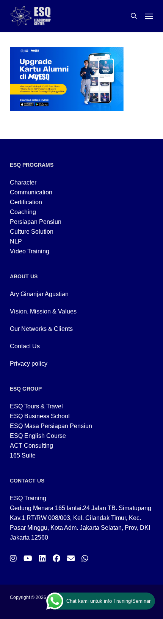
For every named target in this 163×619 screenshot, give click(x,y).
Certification (26, 202)
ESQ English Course (38, 436)
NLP (16, 241)
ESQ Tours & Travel (36, 406)
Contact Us (25, 346)
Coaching (23, 212)
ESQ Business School (40, 416)
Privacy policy (28, 363)
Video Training (29, 251)
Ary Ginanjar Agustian (39, 294)
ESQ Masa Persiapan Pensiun (51, 426)
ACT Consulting (31, 445)
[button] (149, 16)
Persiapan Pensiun (35, 222)
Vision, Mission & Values (43, 311)
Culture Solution (31, 231)
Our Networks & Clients (41, 329)
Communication (31, 192)
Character (23, 182)
